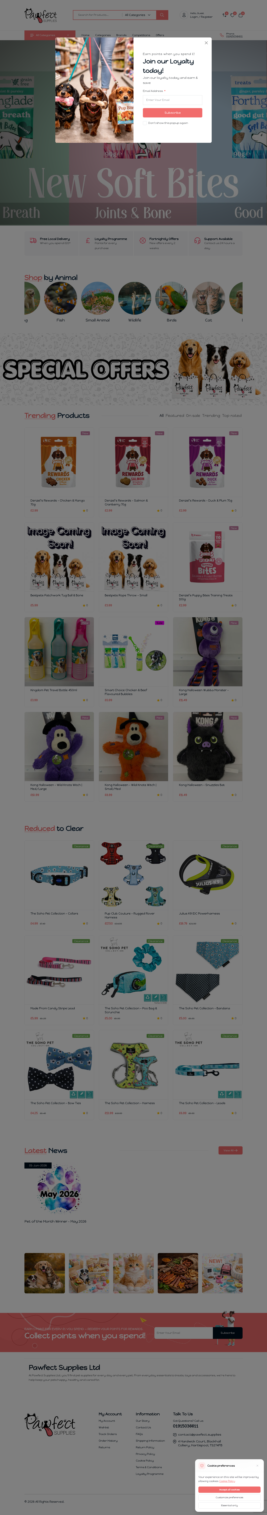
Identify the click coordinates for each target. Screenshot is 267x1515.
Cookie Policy (227, 1481)
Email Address (153, 91)
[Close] (206, 43)
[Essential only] (257, 1466)
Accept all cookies (229, 1489)
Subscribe (173, 113)
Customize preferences (229, 1497)
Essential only (229, 1505)
